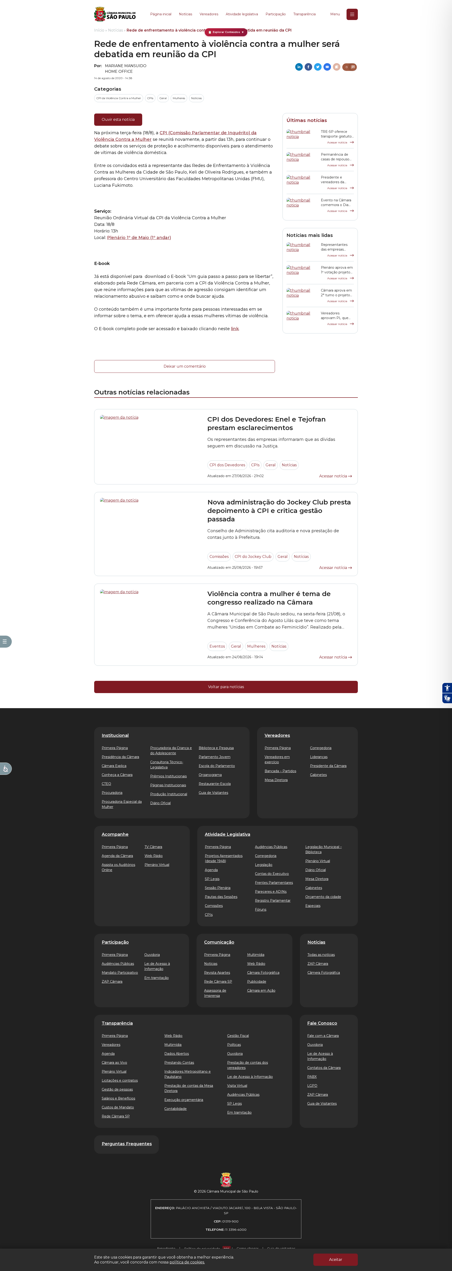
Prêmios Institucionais (168, 776)
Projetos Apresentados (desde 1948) (223, 858)
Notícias (185, 14)
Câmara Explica (114, 766)
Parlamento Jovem (214, 757)
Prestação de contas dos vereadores (247, 1065)
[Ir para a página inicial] (115, 14)
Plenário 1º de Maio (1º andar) (139, 237)
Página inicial (160, 14)
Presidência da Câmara (120, 757)
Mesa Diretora (276, 780)
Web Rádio (154, 856)
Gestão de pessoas (117, 1089)
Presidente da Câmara (328, 766)
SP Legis (212, 879)
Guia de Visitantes (213, 793)
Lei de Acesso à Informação (157, 966)
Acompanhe (115, 834)
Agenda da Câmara (117, 856)
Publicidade (256, 981)
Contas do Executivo (272, 874)
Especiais (312, 906)
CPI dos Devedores (227, 465)
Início (99, 30)
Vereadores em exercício (277, 759)
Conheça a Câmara (117, 775)
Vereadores (209, 14)
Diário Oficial (160, 803)
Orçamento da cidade (323, 897)
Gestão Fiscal (238, 1036)
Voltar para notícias (226, 687)
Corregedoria (320, 748)
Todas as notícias (321, 955)
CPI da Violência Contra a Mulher (118, 98)
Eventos (217, 646)
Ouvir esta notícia (118, 119)
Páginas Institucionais (168, 785)
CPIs (150, 98)
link (235, 328)
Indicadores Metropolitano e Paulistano (187, 1074)
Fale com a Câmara (323, 1036)
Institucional (115, 735)
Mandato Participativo (120, 973)
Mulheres (179, 98)
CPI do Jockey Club (253, 556)
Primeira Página (115, 748)
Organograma (210, 775)
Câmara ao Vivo (114, 1062)
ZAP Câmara (112, 981)
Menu (335, 14)
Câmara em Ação (261, 990)
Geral (163, 98)
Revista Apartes (217, 973)
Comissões (219, 556)
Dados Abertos (176, 1054)
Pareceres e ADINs (271, 891)
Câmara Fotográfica (263, 973)
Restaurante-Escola (215, 784)
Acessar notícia (337, 142)
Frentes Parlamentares (274, 883)
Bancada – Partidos (280, 771)
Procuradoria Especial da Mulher (122, 804)
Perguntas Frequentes (127, 1143)
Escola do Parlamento (217, 766)
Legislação (263, 865)
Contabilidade (175, 1109)
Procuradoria (112, 793)
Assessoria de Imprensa (215, 993)
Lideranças (318, 757)
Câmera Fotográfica (323, 973)
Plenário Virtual (157, 865)
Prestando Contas (179, 1062)
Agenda (211, 870)
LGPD (312, 1086)
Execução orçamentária (183, 1100)
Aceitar (335, 1259)
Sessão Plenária (217, 888)
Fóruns (260, 909)
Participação (276, 14)
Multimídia (255, 955)
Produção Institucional (168, 794)
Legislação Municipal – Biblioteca (323, 849)
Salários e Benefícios (118, 1098)
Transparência (304, 14)
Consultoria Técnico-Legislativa (166, 764)
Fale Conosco (322, 1023)
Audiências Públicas (271, 847)
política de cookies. (187, 1262)
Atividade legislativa (242, 14)
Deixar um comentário (185, 366)
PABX (312, 1077)
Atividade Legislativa (227, 834)
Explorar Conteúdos (226, 32)
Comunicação (219, 942)
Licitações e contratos (120, 1080)
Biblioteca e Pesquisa (216, 748)
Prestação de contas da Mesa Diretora (188, 1088)
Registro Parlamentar (273, 900)
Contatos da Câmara (324, 1068)
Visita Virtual (237, 1086)
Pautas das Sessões (221, 897)
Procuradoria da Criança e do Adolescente (171, 750)
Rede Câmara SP (218, 981)
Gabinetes (318, 775)
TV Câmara (153, 847)
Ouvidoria (152, 955)
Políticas (234, 1045)
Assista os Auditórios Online (118, 867)
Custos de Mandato (118, 1107)
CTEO (106, 784)
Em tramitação (156, 978)
